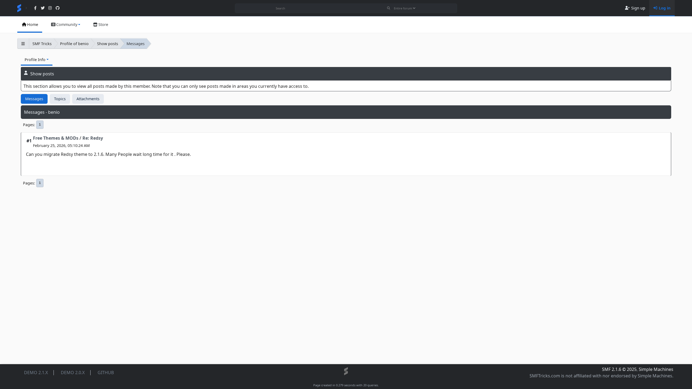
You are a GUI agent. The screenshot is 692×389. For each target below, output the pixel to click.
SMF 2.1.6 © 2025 (619, 369)
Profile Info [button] (35, 59)
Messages (34, 98)
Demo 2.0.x (73, 372)
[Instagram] (50, 8)
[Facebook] (35, 8)
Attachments (87, 98)
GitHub (106, 372)
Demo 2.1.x (36, 372)
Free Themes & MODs (55, 138)
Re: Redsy (92, 138)
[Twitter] (42, 8)
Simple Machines (656, 369)
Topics (60, 98)
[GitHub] (57, 8)
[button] (65, 24)
